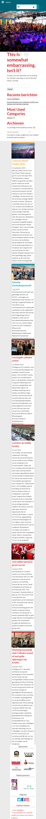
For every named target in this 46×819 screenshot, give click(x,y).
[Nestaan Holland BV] (16, 763)
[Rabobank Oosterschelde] (29, 762)
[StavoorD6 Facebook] (23, 801)
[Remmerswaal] (16, 769)
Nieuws (10, 118)
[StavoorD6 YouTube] (27, 801)
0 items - (26, 7)
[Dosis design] (16, 785)
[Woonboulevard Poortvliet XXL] (29, 769)
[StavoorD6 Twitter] (19, 801)
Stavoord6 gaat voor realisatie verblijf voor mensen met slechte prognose (23, 103)
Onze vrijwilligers (13, 99)
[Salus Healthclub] (29, 755)
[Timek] (16, 754)
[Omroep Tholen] (29, 787)
